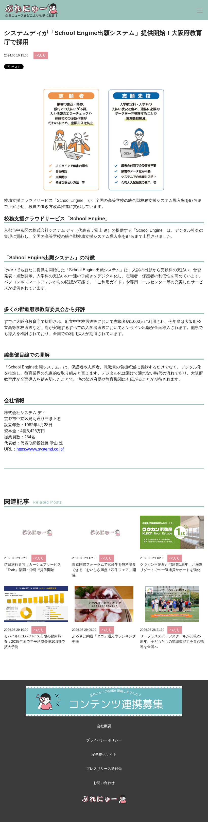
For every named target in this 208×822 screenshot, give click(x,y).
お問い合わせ (104, 783)
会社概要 (104, 726)
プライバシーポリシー (104, 740)
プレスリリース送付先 (104, 769)
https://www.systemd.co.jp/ (40, 449)
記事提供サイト (104, 754)
